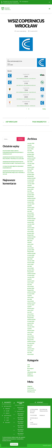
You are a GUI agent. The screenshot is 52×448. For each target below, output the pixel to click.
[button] (49, 9)
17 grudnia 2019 (26, 74)
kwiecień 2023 (30, 207)
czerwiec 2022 (30, 224)
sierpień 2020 (30, 257)
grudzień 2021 (30, 233)
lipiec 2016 (29, 325)
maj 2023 (29, 205)
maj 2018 (29, 295)
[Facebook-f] (49, 2)
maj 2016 (29, 328)
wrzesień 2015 (30, 343)
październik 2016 (31, 319)
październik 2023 (31, 198)
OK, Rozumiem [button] (14, 444)
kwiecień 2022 (30, 227)
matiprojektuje (23, 31)
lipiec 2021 (29, 240)
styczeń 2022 (30, 231)
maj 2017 (29, 306)
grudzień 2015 (30, 337)
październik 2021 (31, 237)
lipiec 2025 (29, 161)
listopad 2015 (30, 339)
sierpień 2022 (30, 222)
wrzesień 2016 (30, 321)
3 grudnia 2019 (26, 94)
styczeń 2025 (30, 172)
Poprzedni (9, 109)
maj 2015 (29, 347)
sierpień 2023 (30, 202)
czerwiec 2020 (30, 260)
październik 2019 (31, 273)
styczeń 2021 (30, 248)
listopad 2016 (30, 317)
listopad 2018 (30, 290)
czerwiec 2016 (30, 326)
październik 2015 (31, 341)
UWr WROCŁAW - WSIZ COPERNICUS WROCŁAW (26, 99)
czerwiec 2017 (30, 304)
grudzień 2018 (30, 288)
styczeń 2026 (30, 152)
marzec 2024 (30, 189)
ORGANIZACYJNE (31, 372)
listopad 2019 (30, 271)
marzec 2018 (30, 297)
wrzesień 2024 (30, 180)
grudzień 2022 (30, 215)
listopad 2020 (30, 251)
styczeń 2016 (30, 336)
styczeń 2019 (30, 286)
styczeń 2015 (30, 354)
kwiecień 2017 (30, 308)
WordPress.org (31, 391)
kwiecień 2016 (30, 330)
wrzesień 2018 (30, 293)
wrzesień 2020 (30, 255)
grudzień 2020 (30, 249)
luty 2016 (29, 334)
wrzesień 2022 (30, 220)
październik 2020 (31, 253)
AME (28, 364)
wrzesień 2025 (30, 159)
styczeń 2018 (30, 301)
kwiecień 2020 (30, 262)
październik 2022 (31, 218)
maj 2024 (29, 185)
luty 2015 (29, 352)
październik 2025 (31, 158)
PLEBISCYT (30, 374)
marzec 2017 (30, 310)
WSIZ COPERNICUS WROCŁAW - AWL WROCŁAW (26, 78)
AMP (28, 366)
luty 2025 (29, 170)
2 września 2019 (33, 31)
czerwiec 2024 (30, 183)
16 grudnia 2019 (26, 81)
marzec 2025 (30, 169)
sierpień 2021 (30, 238)
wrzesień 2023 (30, 200)
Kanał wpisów (30, 388)
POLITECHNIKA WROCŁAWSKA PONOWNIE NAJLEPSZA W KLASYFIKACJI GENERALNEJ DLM (13, 152)
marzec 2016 (30, 332)
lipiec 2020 (29, 259)
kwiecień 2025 (30, 167)
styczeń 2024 (30, 192)
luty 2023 (29, 211)
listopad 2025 (30, 156)
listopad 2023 (30, 196)
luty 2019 (29, 284)
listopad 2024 (30, 176)
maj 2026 (29, 145)
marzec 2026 (30, 148)
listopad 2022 (30, 216)
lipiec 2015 (29, 345)
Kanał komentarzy (31, 390)
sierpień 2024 (30, 181)
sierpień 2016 (30, 323)
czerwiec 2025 (30, 163)
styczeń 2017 (30, 314)
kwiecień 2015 (30, 348)
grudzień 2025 (30, 154)
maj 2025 (29, 165)
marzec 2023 (30, 209)
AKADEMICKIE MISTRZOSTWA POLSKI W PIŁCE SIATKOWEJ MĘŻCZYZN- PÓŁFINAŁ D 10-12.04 (13, 172)
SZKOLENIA (30, 375)
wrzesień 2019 (30, 275)
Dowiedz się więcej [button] (6, 440)
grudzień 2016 (30, 315)
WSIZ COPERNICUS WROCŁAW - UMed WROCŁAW (26, 92)
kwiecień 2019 (30, 281)
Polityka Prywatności (47, 445)
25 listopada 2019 (26, 101)
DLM (28, 370)
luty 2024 (29, 191)
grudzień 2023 (30, 194)
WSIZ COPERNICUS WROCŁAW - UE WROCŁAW (26, 105)
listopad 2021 (30, 235)
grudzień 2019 (30, 270)
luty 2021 (29, 246)
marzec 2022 (30, 229)
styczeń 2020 (30, 268)
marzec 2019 (30, 282)
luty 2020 (29, 266)
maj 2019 (29, 279)
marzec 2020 (30, 264)
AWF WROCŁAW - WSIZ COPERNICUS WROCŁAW (26, 85)
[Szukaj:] (9, 139)
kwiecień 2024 (30, 187)
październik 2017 (31, 303)
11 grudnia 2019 (26, 88)
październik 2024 (31, 178)
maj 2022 (29, 226)
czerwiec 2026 (30, 143)
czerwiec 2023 (30, 203)
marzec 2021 (30, 244)
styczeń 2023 (30, 213)
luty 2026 (29, 150)
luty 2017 (29, 312)
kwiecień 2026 (30, 147)
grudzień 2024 (30, 174)
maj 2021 (29, 242)
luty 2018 (29, 299)
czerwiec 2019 (30, 277)
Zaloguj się (29, 386)
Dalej (44, 109)
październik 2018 (31, 292)
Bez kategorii (30, 368)
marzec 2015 (30, 350)
